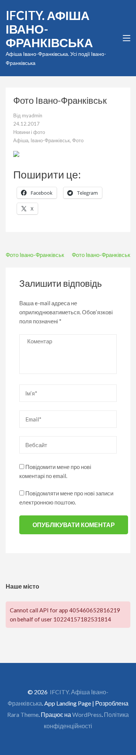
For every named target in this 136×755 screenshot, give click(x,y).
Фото (77, 140)
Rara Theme (23, 714)
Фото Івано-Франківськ (35, 254)
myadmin (32, 115)
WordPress (87, 714)
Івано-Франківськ (50, 140)
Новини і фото (29, 132)
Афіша (20, 140)
